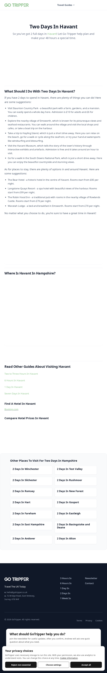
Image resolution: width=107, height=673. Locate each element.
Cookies (99, 620)
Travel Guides (64, 5)
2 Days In (65, 593)
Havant (52, 34)
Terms (79, 620)
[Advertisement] (53, 244)
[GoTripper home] (16, 5)
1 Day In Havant (13, 387)
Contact (89, 583)
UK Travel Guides (91, 5)
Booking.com (11, 409)
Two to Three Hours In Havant (21, 373)
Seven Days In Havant (16, 393)
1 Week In (65, 598)
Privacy (89, 620)
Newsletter (91, 578)
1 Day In (64, 588)
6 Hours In (66, 583)
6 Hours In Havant (14, 380)
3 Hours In (66, 578)
